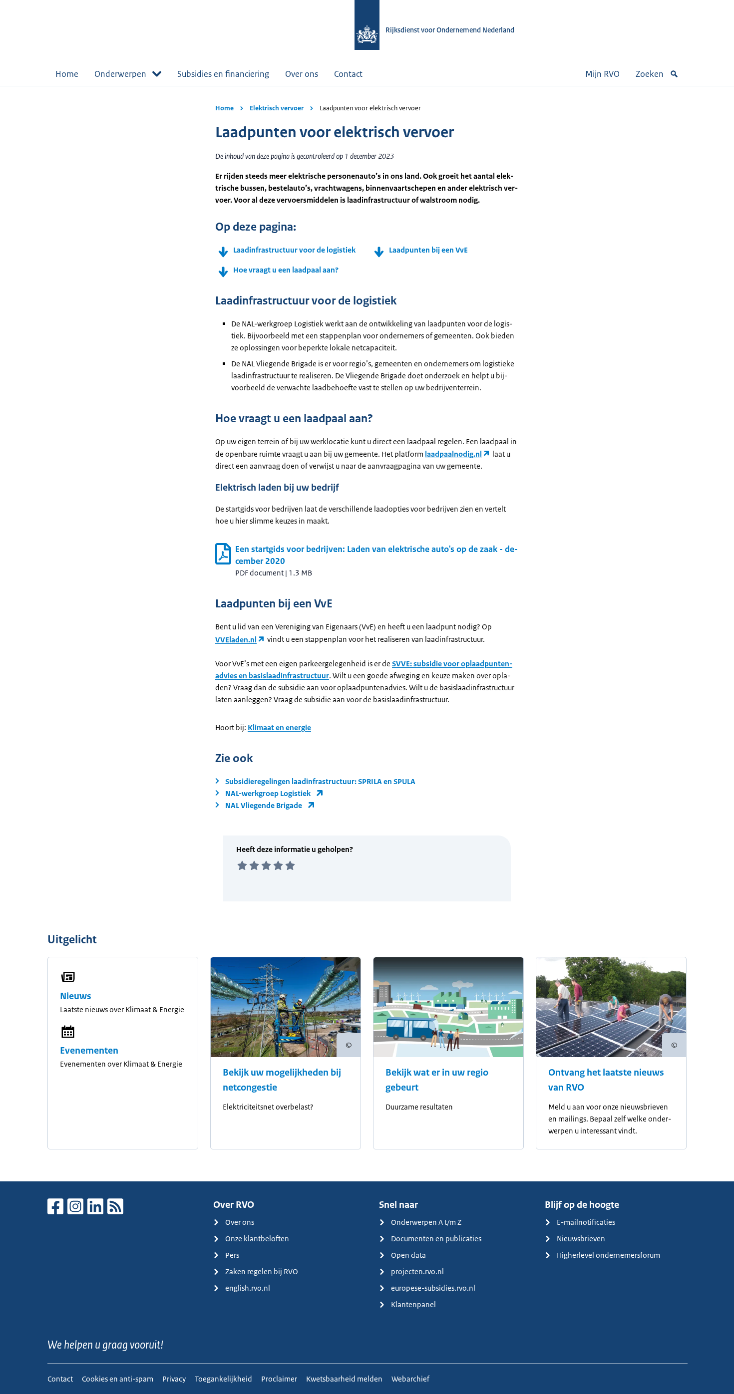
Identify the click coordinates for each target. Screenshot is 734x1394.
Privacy (174, 1379)
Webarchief (410, 1379)
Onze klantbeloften (257, 1238)
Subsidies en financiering (223, 73)
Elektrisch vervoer (277, 108)
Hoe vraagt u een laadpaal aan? (286, 270)
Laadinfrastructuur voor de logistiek (294, 250)
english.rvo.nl (247, 1288)
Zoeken (650, 73)
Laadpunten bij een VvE (428, 250)
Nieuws (75, 996)
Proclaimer (279, 1379)
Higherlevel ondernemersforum (608, 1255)
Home (66, 73)
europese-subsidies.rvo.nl (433, 1288)
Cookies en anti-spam (117, 1379)
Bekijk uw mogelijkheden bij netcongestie (282, 1080)
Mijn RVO (602, 73)
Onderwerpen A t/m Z (426, 1222)
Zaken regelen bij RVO (261, 1271)
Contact (348, 73)
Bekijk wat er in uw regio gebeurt (436, 1080)
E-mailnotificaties (586, 1222)
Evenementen (89, 1051)
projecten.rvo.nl (417, 1271)
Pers (232, 1255)
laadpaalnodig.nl (453, 454)
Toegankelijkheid (223, 1379)
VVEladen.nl (236, 639)
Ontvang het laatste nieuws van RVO (606, 1080)
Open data (408, 1255)
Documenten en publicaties (436, 1238)
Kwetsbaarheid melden (344, 1379)
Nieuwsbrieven (581, 1238)
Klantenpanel (413, 1304)
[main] (367, 633)
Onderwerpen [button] (120, 73)
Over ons (301, 73)
